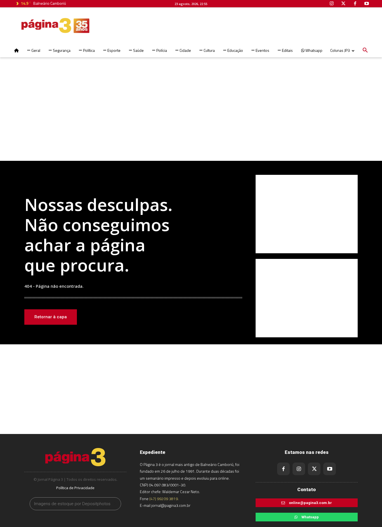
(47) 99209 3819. (164, 499)
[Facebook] (283, 469)
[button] (365, 50)
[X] (314, 469)
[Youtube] (329, 469)
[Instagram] (299, 469)
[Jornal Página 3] (38, 25)
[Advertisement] (191, 116)
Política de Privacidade (75, 487)
